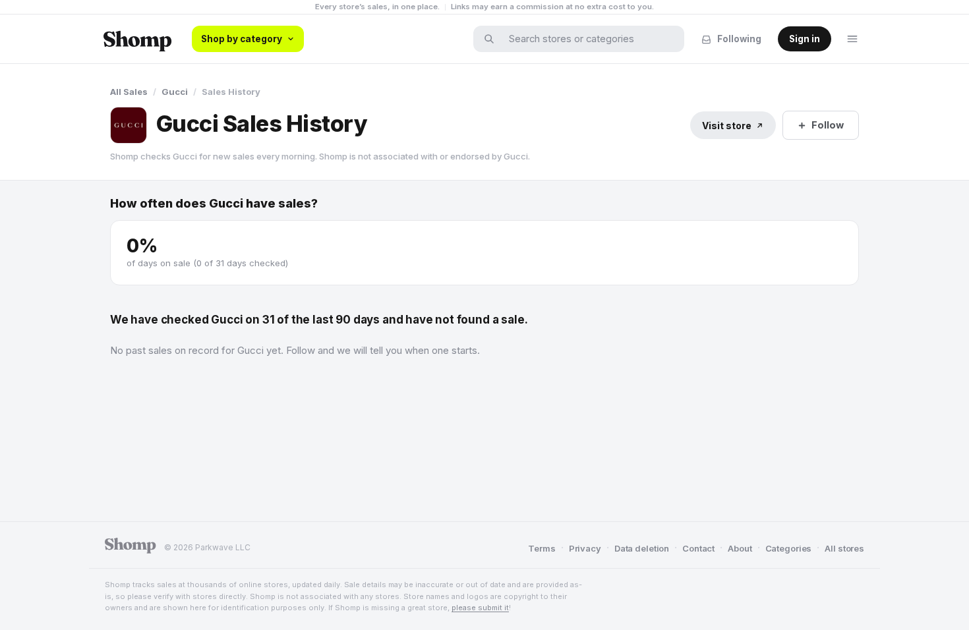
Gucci (175, 91)
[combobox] (587, 39)
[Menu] (852, 39)
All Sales (129, 91)
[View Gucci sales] (128, 125)
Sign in (804, 39)
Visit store (726, 125)
